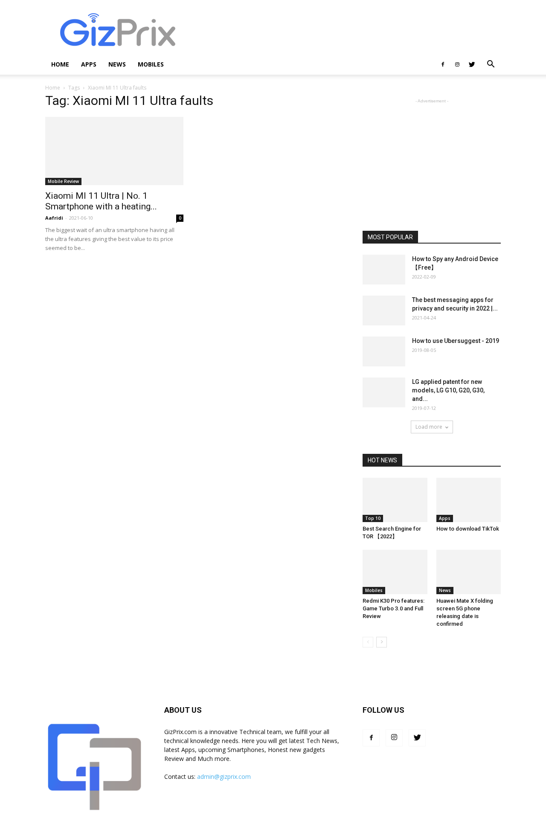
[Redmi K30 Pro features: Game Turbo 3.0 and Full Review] (395, 572)
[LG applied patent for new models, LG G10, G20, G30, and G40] (384, 392)
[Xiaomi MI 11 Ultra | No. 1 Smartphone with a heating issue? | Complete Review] (114, 151)
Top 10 (372, 518)
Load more (428, 426)
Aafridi (54, 218)
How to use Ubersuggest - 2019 (455, 340)
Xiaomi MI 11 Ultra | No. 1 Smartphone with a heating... (101, 201)
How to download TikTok (467, 528)
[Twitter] (471, 64)
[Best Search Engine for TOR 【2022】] (395, 500)
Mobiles (151, 64)
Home (60, 64)
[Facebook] (442, 64)
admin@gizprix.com (224, 776)
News (117, 64)
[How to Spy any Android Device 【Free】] (384, 269)
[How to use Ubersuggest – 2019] (384, 351)
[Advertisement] (345, 31)
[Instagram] (457, 64)
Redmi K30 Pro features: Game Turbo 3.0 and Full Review (393, 608)
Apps (88, 64)
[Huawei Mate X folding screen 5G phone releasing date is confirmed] (468, 572)
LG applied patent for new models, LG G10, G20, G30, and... (448, 390)
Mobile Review (63, 181)
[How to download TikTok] (468, 500)
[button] (490, 65)
